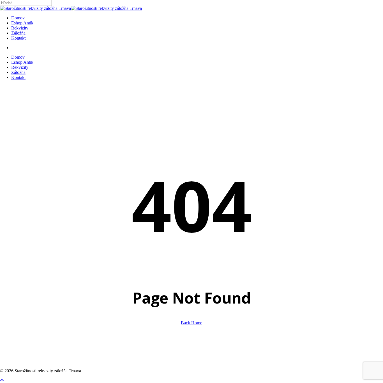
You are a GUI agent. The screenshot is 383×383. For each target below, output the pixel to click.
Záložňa (18, 72)
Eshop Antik (22, 62)
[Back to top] (2, 380)
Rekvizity (19, 67)
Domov (18, 57)
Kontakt (18, 77)
